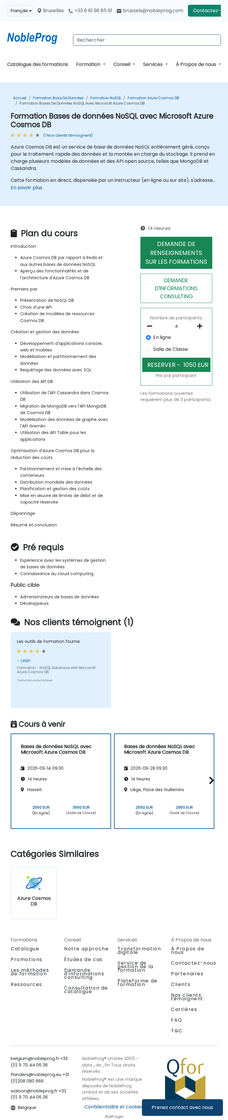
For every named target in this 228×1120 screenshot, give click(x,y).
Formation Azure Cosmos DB (153, 97)
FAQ (176, 1020)
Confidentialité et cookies (114, 1106)
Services (153, 64)
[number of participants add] (201, 326)
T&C (177, 1030)
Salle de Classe (170, 349)
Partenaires (187, 973)
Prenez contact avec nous (182, 1107)
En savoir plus (26, 187)
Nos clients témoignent (187, 997)
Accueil (19, 97)
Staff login (114, 1116)
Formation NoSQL (105, 97)
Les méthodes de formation (30, 972)
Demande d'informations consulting (84, 973)
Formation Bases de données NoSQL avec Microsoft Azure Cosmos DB (82, 103)
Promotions (26, 959)
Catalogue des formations (37, 64)
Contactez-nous (193, 963)
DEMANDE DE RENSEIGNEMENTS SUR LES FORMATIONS (176, 253)
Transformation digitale (139, 950)
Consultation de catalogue (86, 990)
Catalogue (25, 948)
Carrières (184, 1009)
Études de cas (83, 959)
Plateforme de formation (138, 982)
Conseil (122, 64)
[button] (210, 780)
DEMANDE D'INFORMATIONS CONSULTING (176, 288)
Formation (89, 64)
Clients (180, 984)
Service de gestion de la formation (135, 967)
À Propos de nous (196, 64)
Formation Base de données (58, 97)
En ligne (162, 337)
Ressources (26, 984)
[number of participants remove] (151, 326)
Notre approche (86, 948)
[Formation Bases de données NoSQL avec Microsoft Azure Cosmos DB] (37, 37)
